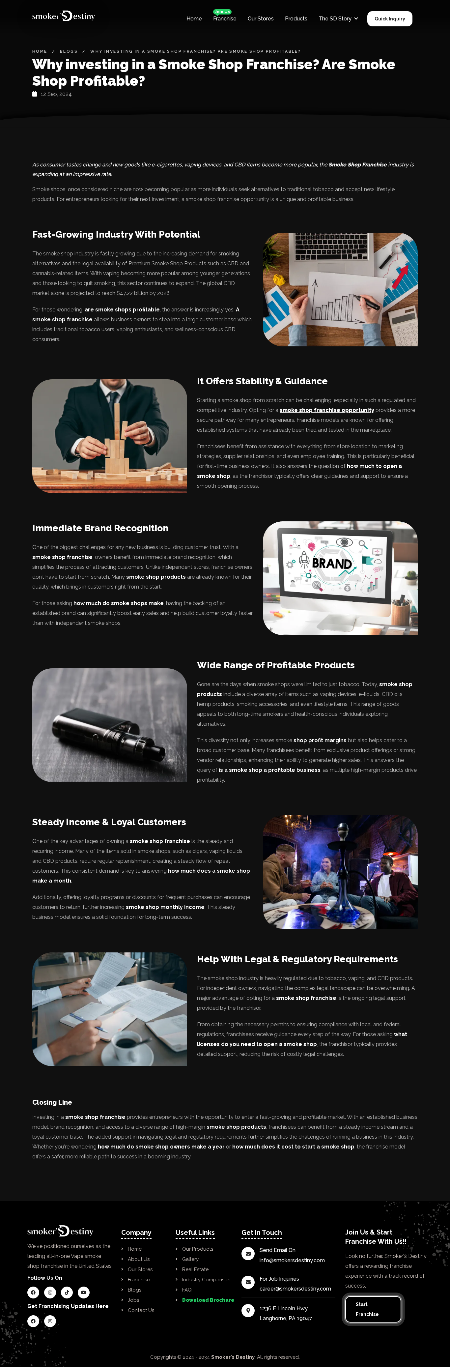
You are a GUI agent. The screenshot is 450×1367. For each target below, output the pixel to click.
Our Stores (261, 18)
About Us (139, 1259)
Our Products (197, 1249)
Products (296, 18)
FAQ (187, 1290)
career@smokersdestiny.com (295, 1289)
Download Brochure (208, 1300)
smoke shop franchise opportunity (327, 410)
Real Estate (195, 1269)
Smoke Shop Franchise (357, 164)
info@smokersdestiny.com (292, 1260)
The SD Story (335, 18)
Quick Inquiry (390, 18)
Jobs (133, 1300)
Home (194, 18)
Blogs (69, 51)
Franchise (225, 18)
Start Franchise (367, 1309)
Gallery (190, 1259)
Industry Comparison (206, 1280)
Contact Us (141, 1310)
